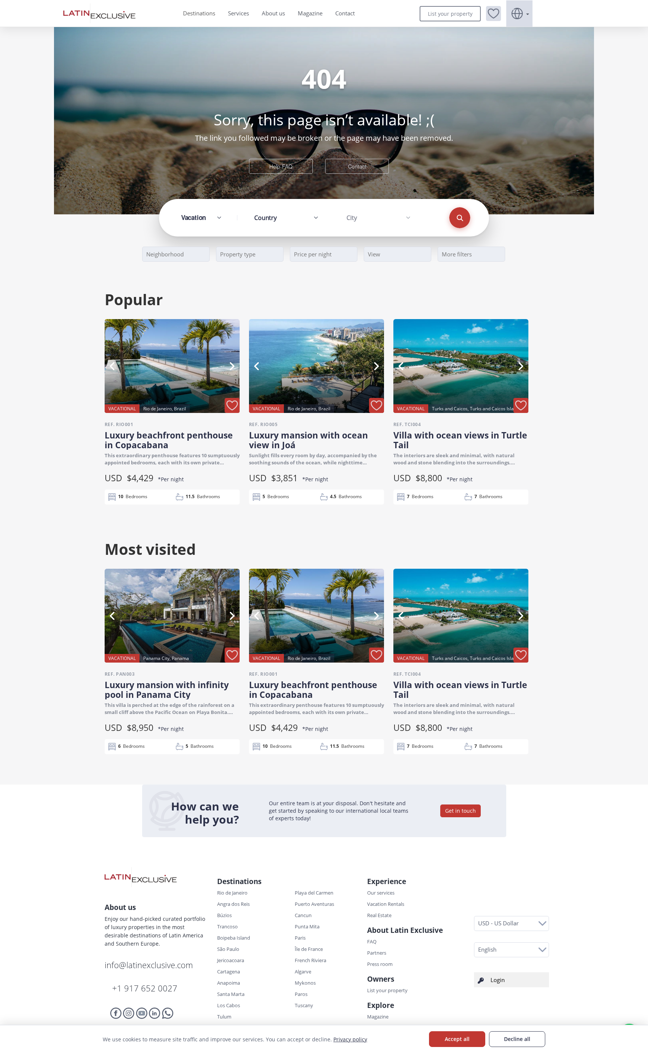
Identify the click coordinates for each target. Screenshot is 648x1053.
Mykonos (305, 982)
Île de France (309, 949)
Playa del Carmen (314, 892)
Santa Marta (230, 994)
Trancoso (227, 926)
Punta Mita (307, 926)
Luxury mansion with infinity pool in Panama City (167, 689)
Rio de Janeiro (232, 892)
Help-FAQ (280, 166)
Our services (380, 892)
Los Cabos (228, 1005)
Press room (380, 964)
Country (265, 218)
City (351, 218)
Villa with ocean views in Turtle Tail (460, 440)
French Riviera (310, 960)
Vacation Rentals (385, 904)
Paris (300, 937)
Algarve (303, 971)
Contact (345, 13)
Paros (301, 994)
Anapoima (228, 982)
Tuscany (304, 1005)
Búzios (224, 915)
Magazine (310, 13)
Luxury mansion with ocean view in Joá (308, 440)
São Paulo (228, 949)
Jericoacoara (230, 960)
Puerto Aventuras (314, 904)
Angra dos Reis (233, 904)
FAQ (371, 941)
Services (238, 13)
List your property (450, 13)
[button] (493, 13)
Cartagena (228, 971)
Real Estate (379, 915)
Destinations (199, 13)
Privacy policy (350, 1039)
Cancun (303, 915)
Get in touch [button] (460, 810)
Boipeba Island (233, 937)
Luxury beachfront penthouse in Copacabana (169, 440)
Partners (376, 952)
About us (273, 13)
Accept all (457, 1038)
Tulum (224, 1016)
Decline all (517, 1038)
